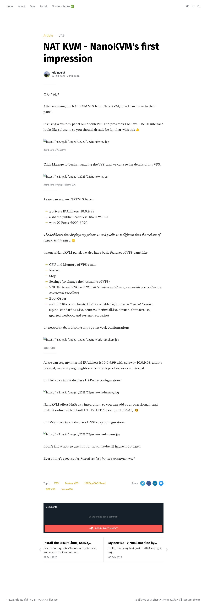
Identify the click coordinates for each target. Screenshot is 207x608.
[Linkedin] (193, 6)
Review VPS (71, 483)
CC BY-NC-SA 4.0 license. (44, 599)
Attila (173, 599)
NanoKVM (67, 489)
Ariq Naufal (58, 72)
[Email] (161, 483)
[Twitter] (187, 6)
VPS (56, 483)
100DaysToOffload (95, 483)
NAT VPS (50, 489)
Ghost (156, 599)
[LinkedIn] (155, 483)
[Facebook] (148, 483)
